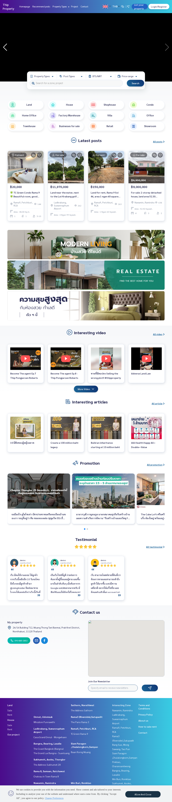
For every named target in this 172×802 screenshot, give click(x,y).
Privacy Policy (145, 714)
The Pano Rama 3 (80, 722)
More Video (84, 389)
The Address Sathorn (82, 710)
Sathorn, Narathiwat (82, 705)
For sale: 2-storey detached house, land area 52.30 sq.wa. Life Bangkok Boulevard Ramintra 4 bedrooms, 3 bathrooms (146, 194)
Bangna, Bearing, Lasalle (47, 743)
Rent (9, 714)
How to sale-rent (147, 726)
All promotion (154, 464)
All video (157, 334)
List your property (139, 6)
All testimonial (154, 546)
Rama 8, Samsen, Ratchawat (49, 771)
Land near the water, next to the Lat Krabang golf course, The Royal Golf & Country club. (64, 194)
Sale (9, 710)
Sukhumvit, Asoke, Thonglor (49, 759)
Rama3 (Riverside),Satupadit (86, 716)
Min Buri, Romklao (81, 782)
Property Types (60, 6)
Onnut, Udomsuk (43, 716)
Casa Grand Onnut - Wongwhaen (50, 737)
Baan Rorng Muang (81, 752)
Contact (84, 6)
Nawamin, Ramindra (45, 782)
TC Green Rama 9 (79, 733)
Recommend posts (41, 6)
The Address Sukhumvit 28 (47, 764)
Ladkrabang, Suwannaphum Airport (120, 719)
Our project (13, 734)
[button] (167, 47)
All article (157, 403)
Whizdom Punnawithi (44, 722)
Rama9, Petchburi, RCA (83, 728)
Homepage (24, 6)
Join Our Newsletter (99, 681)
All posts (157, 141)
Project (74, 6)
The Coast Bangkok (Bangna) (49, 748)
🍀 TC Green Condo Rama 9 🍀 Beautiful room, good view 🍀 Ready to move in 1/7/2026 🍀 (25, 194)
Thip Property (8, 6)
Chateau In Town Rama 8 (46, 776)
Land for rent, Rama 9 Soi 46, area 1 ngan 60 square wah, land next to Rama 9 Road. (105, 194)
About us (143, 720)
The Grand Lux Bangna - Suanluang (52, 753)
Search (135, 83)
